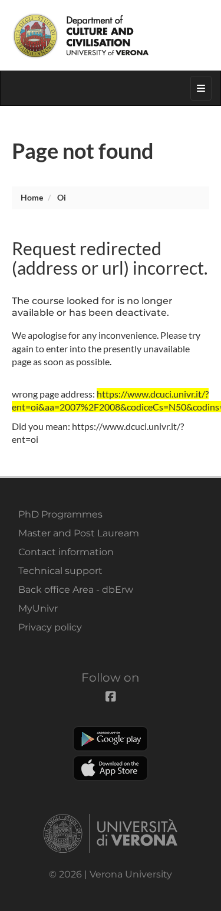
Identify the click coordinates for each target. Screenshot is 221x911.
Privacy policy (50, 627)
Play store (110, 738)
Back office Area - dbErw (75, 589)
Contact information (66, 552)
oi (61, 197)
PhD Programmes (60, 514)
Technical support (60, 570)
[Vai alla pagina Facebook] (157, 8)
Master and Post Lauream (78, 533)
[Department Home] (111, 35)
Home (32, 197)
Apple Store (110, 768)
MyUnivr (38, 608)
